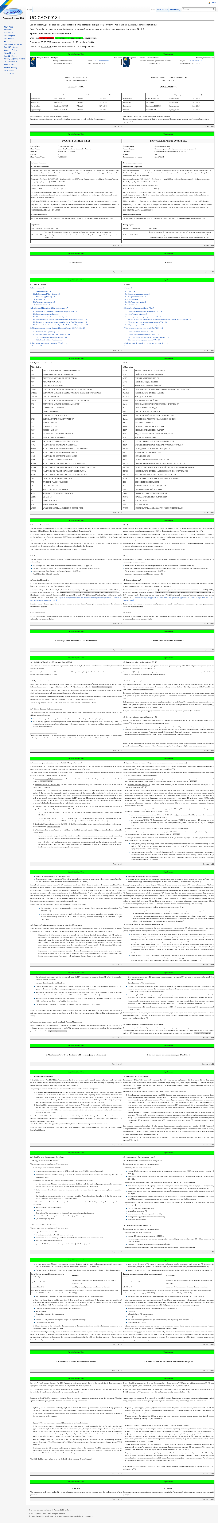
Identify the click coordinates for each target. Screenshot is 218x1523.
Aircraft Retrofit (10, 53)
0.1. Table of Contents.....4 (42, 291)
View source (162, 9)
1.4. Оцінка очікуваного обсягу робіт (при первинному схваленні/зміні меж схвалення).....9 (158, 319)
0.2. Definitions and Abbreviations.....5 (46, 294)
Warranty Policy (10, 50)
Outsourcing (9, 70)
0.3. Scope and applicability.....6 (44, 297)
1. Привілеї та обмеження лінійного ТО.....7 (138, 308)
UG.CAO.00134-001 (100, 61)
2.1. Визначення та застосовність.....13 (139, 332)
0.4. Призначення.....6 (133, 299)
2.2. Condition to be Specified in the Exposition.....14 (51, 334)
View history (175, 9)
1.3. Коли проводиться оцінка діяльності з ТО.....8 (143, 317)
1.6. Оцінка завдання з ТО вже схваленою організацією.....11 (146, 325)
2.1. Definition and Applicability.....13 (46, 332)
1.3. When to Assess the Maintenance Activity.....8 (50, 317)
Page (29, 9)
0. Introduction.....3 (37, 288)
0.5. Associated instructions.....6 (44, 302)
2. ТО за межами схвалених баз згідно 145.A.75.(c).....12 (143, 328)
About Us (8, 30)
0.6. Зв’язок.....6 (131, 305)
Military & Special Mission (14, 59)
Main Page (8, 27)
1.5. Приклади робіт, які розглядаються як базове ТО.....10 (146, 322)
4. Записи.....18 (128, 346)
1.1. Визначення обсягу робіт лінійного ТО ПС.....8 (143, 311)
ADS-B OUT (9, 65)
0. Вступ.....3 (127, 288)
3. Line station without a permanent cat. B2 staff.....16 (48, 343)
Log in (213, 2)
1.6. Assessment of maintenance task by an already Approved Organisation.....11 (60, 325)
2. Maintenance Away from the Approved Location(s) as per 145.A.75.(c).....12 (57, 328)
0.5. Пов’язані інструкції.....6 (135, 302)
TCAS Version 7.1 (11, 62)
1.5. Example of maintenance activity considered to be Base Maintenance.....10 (60, 322)
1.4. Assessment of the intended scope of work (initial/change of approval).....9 (60, 319)
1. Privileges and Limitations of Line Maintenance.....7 (49, 308)
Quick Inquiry (9, 36)
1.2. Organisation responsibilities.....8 (46, 314)
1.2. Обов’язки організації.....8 (136, 314)
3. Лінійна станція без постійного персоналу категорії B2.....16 (145, 343)
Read (153, 9)
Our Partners (9, 39)
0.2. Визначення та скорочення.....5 (137, 294)
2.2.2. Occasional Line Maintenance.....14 (50, 340)
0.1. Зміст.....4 (130, 291)
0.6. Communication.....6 (41, 305)
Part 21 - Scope (10, 56)
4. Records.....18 (36, 346)
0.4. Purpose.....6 (39, 299)
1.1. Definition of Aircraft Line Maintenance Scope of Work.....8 (55, 311)
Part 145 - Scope (11, 47)
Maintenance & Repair (13, 44)
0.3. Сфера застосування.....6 (135, 297)
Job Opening (9, 73)
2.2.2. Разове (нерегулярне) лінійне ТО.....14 (144, 340)
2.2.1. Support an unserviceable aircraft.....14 (51, 337)
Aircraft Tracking (10, 68)
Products (7, 41)
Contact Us (8, 33)
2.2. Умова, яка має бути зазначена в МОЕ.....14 (142, 334)
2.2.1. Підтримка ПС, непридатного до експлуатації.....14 (148, 337)
